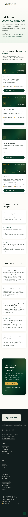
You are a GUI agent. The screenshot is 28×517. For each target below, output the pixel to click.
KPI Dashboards (5, 449)
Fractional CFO (5, 447)
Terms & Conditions (6, 476)
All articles (23, 263)
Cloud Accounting (5, 453)
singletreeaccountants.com (14, 514)
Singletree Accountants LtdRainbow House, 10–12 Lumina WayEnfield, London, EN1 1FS (10, 498)
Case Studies (4, 465)
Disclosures (4, 489)
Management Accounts (7, 451)
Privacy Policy (5, 474)
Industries (4, 463)
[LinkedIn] (3, 430)
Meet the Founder (5, 462)
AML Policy (4, 480)
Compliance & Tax (5, 445)
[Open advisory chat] (24, 513)
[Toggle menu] (25, 3)
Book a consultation (10, 383)
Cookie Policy (4, 478)
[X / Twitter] (13, 430)
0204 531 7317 (6, 501)
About (3, 460)
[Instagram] (9, 430)
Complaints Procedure (6, 481)
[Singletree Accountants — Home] (10, 3)
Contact (3, 467)
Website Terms (5, 485)
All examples (23, 206)
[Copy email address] (6, 390)
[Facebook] (6, 430)
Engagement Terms (6, 483)
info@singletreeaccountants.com (13, 387)
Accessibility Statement (7, 487)
